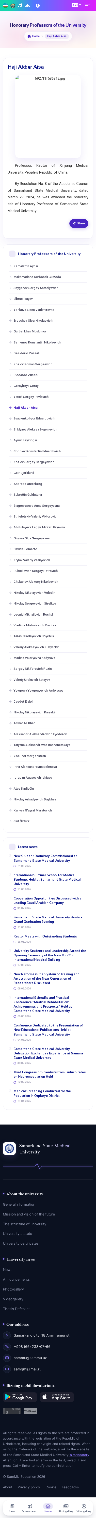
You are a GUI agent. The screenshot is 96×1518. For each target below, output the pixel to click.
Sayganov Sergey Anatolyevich (36, 288)
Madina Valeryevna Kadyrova (34, 658)
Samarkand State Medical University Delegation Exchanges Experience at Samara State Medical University (48, 1053)
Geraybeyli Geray (26, 386)
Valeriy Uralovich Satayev (32, 680)
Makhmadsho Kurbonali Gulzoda (37, 277)
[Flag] (5, 5)
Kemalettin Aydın (26, 266)
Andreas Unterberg (28, 484)
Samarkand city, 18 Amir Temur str (42, 1335)
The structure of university (24, 1224)
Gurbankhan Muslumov (30, 331)
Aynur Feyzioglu (25, 440)
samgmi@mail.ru (27, 1369)
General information (19, 1204)
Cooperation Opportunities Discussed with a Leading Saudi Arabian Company (47, 901)
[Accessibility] (38, 5)
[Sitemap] (28, 5)
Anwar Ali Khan (24, 723)
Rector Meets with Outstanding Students (45, 936)
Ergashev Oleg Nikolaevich (33, 320)
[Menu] (89, 5)
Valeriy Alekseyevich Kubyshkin (36, 647)
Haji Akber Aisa (26, 407)
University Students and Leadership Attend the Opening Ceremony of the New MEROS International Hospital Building (50, 955)
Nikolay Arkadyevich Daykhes (35, 799)
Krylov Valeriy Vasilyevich (32, 560)
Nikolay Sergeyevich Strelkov (35, 603)
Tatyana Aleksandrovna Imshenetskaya (42, 745)
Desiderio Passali (26, 353)
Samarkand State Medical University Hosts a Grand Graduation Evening (48, 919)
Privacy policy (29, 1487)
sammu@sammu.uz (30, 1358)
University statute (17, 1233)
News (8, 1269)
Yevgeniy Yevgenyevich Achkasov (38, 690)
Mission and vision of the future (29, 1214)
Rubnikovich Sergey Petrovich (36, 571)
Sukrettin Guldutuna (28, 494)
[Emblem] (12, 5)
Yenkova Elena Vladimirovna (34, 310)
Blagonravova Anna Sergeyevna (37, 505)
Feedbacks (70, 1487)
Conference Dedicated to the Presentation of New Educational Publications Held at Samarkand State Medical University (48, 1030)
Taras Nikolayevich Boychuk (34, 636)
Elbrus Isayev (23, 299)
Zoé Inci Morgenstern (30, 756)
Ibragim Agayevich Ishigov (33, 777)
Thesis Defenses (17, 1309)
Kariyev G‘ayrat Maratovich (33, 810)
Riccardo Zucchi (26, 375)
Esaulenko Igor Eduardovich (34, 418)
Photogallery (13, 1289)
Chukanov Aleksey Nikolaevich (36, 581)
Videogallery (13, 1299)
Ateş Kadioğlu (24, 788)
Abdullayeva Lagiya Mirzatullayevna (39, 527)
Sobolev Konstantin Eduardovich (37, 451)
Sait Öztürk (22, 821)
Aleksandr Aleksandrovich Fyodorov (40, 734)
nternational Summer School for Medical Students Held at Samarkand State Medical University (47, 879)
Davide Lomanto (25, 549)
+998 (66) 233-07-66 (32, 1346)
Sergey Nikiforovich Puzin (33, 668)
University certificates (21, 1243)
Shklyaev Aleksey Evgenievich (35, 429)
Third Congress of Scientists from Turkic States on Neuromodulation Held (50, 1074)
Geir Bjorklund (24, 473)
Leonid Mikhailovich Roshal (33, 614)
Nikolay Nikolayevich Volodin (34, 593)
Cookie (51, 1487)
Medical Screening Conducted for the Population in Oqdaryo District (42, 1093)
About (7, 1487)
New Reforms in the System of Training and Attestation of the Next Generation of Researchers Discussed (47, 978)
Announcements (16, 1279)
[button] (76, 4)
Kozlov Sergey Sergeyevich (34, 462)
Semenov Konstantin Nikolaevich (37, 342)
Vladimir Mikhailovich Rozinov (35, 625)
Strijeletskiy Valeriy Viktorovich (36, 516)
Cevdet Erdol (23, 701)
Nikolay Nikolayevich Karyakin (35, 712)
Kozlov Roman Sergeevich (33, 364)
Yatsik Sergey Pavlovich (31, 397)
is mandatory (79, 1455)
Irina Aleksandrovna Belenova (35, 767)
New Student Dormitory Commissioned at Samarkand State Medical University (45, 858)
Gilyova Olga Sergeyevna (31, 538)
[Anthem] (20, 5)
